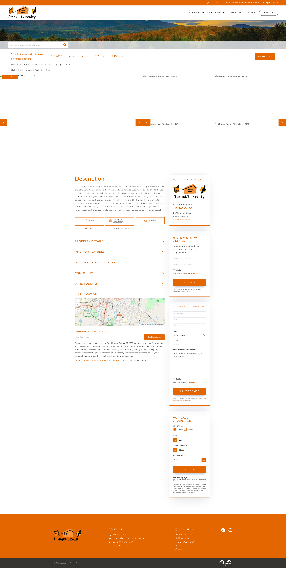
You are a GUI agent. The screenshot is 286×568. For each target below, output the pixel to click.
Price (175, 436)
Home (77, 360)
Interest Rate (179, 455)
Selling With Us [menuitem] (183, 538)
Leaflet (142, 324)
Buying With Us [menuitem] (184, 534)
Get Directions (154, 337)
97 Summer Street (123, 544)
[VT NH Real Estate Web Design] (226, 563)
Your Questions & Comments (184, 350)
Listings (86, 360)
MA (93, 360)
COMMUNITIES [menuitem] (234, 13)
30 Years (179, 429)
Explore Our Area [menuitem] (184, 542)
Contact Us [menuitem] (181, 549)
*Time (175, 340)
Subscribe (190, 282)
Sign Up (275, 3)
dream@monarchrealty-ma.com (243, 3)
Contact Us (177, 220)
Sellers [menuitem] (206, 13)
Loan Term (178, 426)
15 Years (190, 429)
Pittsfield (117, 360)
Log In (267, 3)
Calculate (189, 469)
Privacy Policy (192, 273)
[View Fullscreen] (78, 309)
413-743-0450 (215, 3)
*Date (175, 331)
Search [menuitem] (193, 13)
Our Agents (186, 220)
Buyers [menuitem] (219, 13)
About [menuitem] (249, 13)
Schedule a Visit (197, 307)
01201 (125, 360)
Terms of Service (183, 400)
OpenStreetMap (151, 324)
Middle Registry (104, 360)
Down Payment (180, 446)
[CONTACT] (265, 56)
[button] (65, 45)
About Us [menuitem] (180, 545)
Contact (268, 13)
